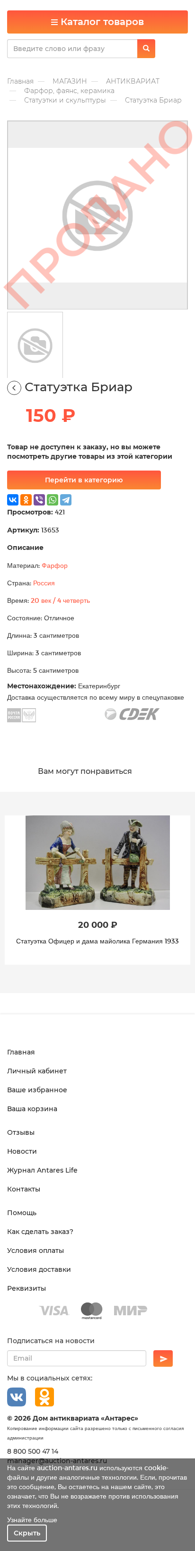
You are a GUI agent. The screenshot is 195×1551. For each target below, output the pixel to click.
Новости (22, 1151)
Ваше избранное (37, 1090)
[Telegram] (65, 500)
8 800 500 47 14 (32, 1451)
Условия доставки (39, 1269)
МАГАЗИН (70, 81)
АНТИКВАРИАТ (133, 81)
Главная (20, 81)
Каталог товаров (101, 21)
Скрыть (27, 1533)
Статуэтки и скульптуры (65, 100)
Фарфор (55, 565)
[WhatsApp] (52, 500)
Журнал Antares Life (42, 1170)
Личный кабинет (37, 1071)
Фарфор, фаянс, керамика (69, 90)
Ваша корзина (32, 1109)
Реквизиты (26, 1288)
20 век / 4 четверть (60, 600)
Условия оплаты (35, 1250)
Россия (44, 583)
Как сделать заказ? (40, 1231)
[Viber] (39, 500)
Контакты (23, 1189)
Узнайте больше (32, 1520)
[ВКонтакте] (12, 500)
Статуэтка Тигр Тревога (98, 941)
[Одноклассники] (26, 500)
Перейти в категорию (84, 480)
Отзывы (21, 1132)
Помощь (21, 1212)
